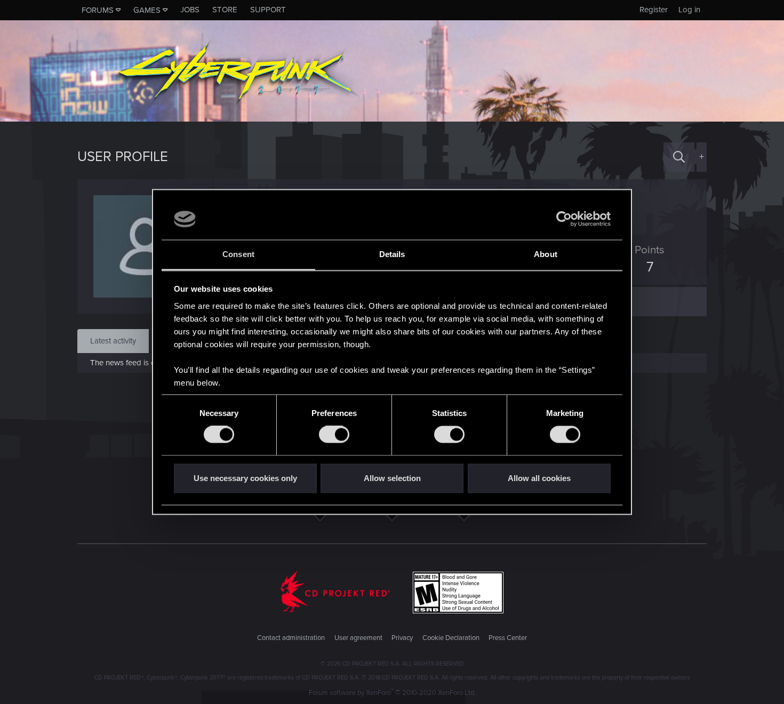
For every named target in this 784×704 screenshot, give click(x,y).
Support (268, 9)
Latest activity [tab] (113, 341)
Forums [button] (98, 10)
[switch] (334, 434)
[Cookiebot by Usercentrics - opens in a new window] (564, 219)
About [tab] (545, 254)
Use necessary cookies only (245, 478)
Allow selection (392, 478)
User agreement (358, 638)
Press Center (508, 638)
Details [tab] (392, 254)
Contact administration (291, 638)
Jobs (189, 9)
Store (224, 9)
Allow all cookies (539, 478)
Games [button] (147, 10)
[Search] (678, 157)
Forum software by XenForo (392, 693)
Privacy (402, 638)
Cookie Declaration (450, 638)
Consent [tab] (238, 254)
